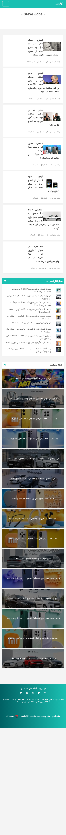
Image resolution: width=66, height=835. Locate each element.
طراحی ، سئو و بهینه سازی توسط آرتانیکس (39, 716)
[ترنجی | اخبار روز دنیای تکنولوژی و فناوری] (59, 4)
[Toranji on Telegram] (27, 693)
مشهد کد (10, 716)
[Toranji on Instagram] (32, 693)
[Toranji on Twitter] (39, 693)
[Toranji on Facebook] (45, 693)
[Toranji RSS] (21, 693)
